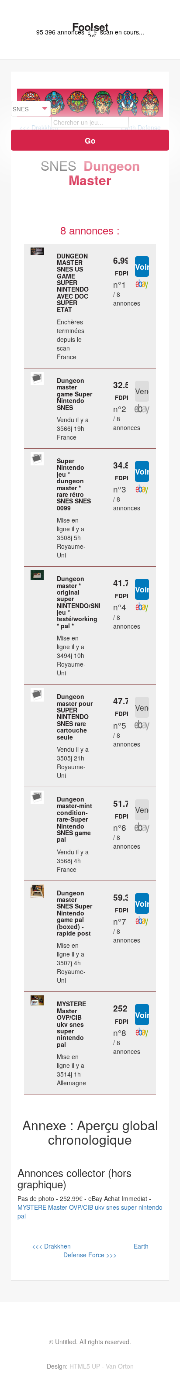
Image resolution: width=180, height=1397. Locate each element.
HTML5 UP (84, 1366)
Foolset (90, 26)
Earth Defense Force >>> (106, 1250)
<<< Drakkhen (51, 1246)
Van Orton (120, 1366)
